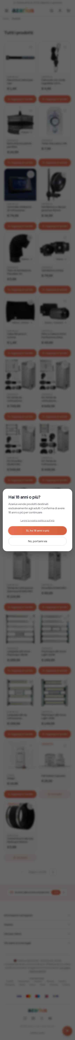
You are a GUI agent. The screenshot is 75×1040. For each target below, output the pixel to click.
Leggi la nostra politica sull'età (37, 520)
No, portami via (37, 541)
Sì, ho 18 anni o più (37, 530)
